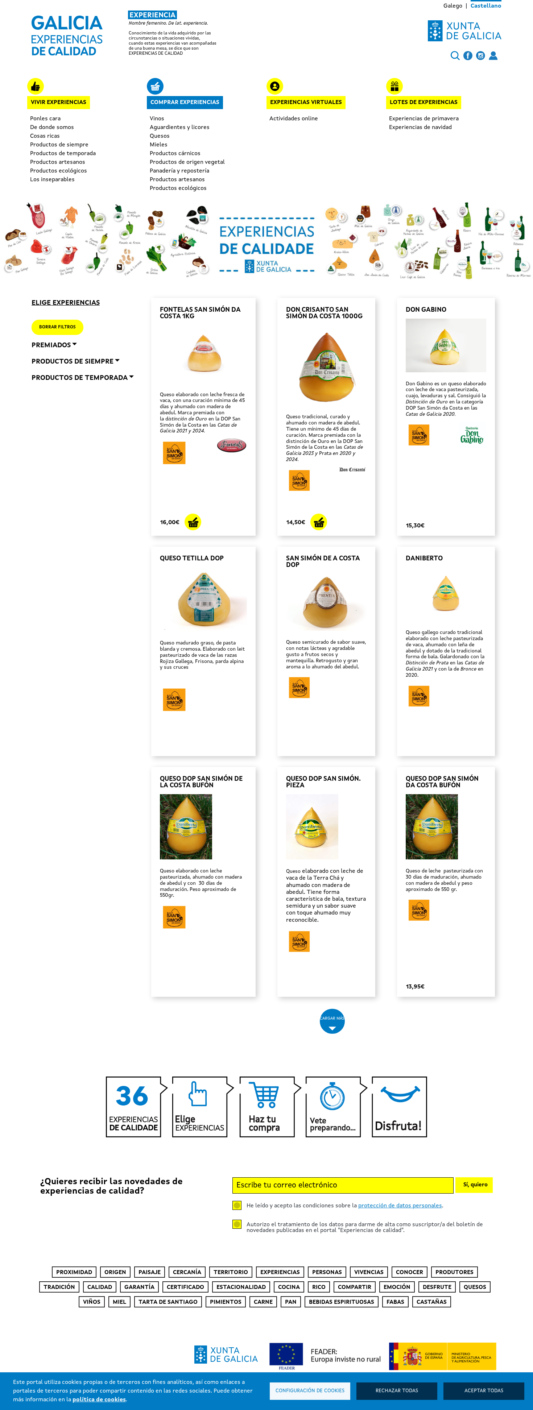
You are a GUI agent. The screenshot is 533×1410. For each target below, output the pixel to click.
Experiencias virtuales (306, 102)
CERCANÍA (187, 1273)
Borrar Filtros (57, 327)
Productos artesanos (57, 162)
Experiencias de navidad (420, 127)
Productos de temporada (63, 154)
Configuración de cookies (310, 1391)
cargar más (332, 1019)
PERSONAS (327, 1273)
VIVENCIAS (369, 1273)
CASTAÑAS (432, 1302)
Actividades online (293, 119)
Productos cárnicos (175, 154)
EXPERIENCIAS (280, 1273)
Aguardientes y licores (180, 127)
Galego (452, 6)
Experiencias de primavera (424, 119)
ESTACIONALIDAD (241, 1287)
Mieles (159, 145)
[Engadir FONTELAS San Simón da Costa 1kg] (193, 522)
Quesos (160, 136)
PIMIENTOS (225, 1302)
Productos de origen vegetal (187, 162)
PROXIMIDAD (74, 1273)
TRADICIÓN (59, 1287)
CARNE (263, 1302)
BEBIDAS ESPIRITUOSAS (341, 1302)
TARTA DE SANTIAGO (168, 1302)
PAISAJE (150, 1273)
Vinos (157, 119)
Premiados (51, 345)
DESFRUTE (437, 1287)
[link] (130, 33)
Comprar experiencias (184, 102)
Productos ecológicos (58, 171)
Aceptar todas (483, 1391)
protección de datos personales (400, 1206)
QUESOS (475, 1287)
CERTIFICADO (185, 1287)
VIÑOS (91, 1302)
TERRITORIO (231, 1273)
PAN (291, 1302)
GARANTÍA (139, 1287)
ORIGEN (115, 1273)
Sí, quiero (475, 1185)
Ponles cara (45, 119)
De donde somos (52, 127)
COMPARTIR (354, 1287)
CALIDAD (99, 1287)
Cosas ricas (45, 136)
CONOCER (409, 1273)
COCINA (289, 1287)
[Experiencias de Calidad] (67, 33)
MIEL (119, 1302)
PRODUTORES (454, 1273)
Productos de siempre (59, 145)
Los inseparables (52, 180)
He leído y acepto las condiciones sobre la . (345, 1206)
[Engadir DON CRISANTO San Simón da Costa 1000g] (318, 522)
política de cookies (99, 1400)
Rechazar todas (397, 1391)
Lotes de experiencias (424, 102)
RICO (319, 1287)
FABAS (395, 1302)
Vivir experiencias (58, 102)
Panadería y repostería (179, 171)
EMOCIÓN (397, 1287)
